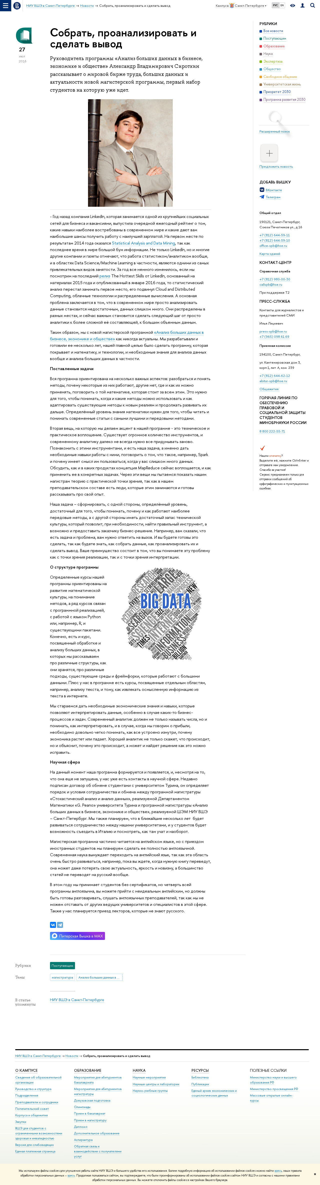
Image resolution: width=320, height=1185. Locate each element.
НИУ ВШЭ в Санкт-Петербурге (77, 999)
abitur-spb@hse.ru (273, 381)
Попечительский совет (32, 1109)
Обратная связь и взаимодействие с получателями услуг (98, 1151)
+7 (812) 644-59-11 (275, 235)
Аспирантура (83, 1140)
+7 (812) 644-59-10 (275, 240)
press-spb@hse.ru (273, 331)
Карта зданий (270, 253)
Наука (139, 1070)
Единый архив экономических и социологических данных (214, 1093)
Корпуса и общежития (31, 1115)
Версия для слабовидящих (34, 1145)
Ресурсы (200, 1070)
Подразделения (26, 1095)
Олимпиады (82, 1107)
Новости (72, 1056)
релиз (105, 276)
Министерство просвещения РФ (274, 1089)
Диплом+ (81, 1127)
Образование (87, 1070)
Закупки (20, 1122)
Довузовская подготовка (92, 1100)
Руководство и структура (33, 1089)
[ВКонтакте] (53, 925)
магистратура (62, 977)
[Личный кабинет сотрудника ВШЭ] (302, 5)
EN (282, 5)
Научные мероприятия (149, 1077)
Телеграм (273, 197)
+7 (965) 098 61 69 (274, 336)
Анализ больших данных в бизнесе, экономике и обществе (100, 977)
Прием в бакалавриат (89, 1113)
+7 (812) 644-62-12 (275, 375)
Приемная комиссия (275, 345)
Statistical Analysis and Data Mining (143, 243)
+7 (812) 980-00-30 (275, 279)
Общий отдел (270, 212)
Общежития (269, 389)
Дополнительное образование (97, 1133)
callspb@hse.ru (271, 284)
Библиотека (200, 1077)
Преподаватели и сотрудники (36, 1102)
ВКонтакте (274, 190)
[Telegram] (60, 925)
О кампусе (26, 1070)
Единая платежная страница (35, 1151)
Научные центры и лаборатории (156, 1084)
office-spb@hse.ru (273, 245)
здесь (278, 1171)
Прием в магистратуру (90, 1120)
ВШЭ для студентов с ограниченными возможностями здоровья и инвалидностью (38, 1133)
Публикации (200, 1084)
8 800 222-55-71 (272, 431)
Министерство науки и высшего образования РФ (273, 1080)
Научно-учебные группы (150, 1091)
